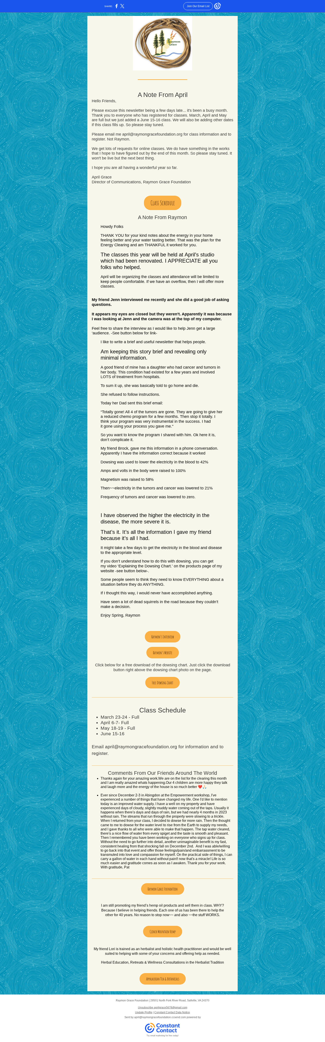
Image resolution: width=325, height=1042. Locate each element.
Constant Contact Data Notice (172, 1012)
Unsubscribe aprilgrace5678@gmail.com (162, 1007)
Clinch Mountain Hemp (163, 931)
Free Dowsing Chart (162, 682)
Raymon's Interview (162, 636)
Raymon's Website (162, 652)
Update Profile (143, 1012)
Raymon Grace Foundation (163, 889)
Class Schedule (163, 203)
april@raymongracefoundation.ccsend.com (160, 1017)
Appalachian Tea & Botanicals (162, 978)
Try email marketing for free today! (163, 1035)
